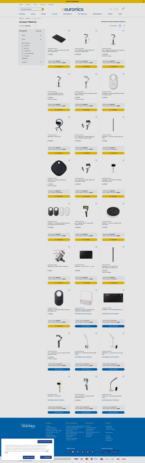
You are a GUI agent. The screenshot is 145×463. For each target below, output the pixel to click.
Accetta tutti (47, 457)
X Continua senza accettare (44, 441)
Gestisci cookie (30, 457)
